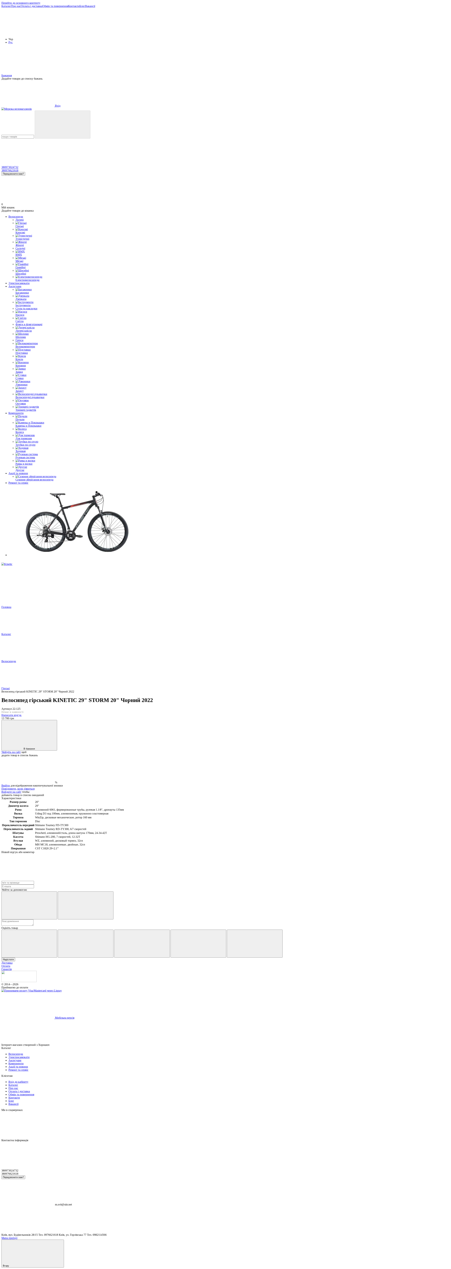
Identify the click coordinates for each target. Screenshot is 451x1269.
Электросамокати (19, 283)
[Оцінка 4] (198, 944)
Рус (10, 42)
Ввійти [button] (5, 785)
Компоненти (16, 413)
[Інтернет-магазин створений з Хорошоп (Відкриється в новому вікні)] (76, 1044)
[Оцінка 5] (255, 944)
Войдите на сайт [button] (11, 791)
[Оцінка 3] (142, 944)
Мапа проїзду (9, 1237)
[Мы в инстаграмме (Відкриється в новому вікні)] (80, 33)
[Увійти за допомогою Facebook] (29, 905)
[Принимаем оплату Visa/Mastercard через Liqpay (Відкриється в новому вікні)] (31, 990)
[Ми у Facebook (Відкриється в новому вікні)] (27, 33)
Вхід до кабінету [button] (18, 1081)
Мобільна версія (64, 1017)
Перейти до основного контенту (20, 2)
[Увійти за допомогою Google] (85, 905)
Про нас (16, 6)
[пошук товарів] (62, 125)
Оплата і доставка (31, 6)
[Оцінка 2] (85, 944)
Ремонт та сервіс (18, 482)
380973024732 (9, 167)
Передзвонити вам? (13, 174)
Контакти (73, 6)
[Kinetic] (6, 564)
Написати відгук (11, 715)
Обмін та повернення (55, 6)
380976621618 (9, 170)
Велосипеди (15, 216)
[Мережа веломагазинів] (19, 981)
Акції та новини (18, 473)
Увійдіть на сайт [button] (11, 752)
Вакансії (90, 6)
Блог (82, 6)
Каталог (6, 6)
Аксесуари (14, 286)
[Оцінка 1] (29, 944)
